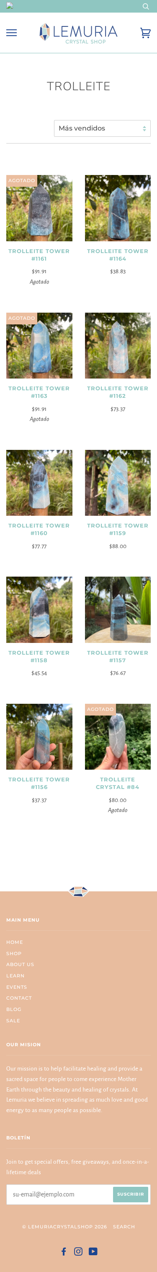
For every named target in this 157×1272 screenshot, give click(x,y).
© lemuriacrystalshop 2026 (64, 1227)
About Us (20, 964)
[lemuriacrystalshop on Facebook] (63, 1253)
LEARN (15, 976)
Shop (14, 953)
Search (124, 1227)
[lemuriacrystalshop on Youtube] (93, 1253)
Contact (19, 998)
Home (14, 942)
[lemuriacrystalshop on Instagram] (78, 1253)
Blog (13, 1009)
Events (16, 987)
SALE (13, 1021)
